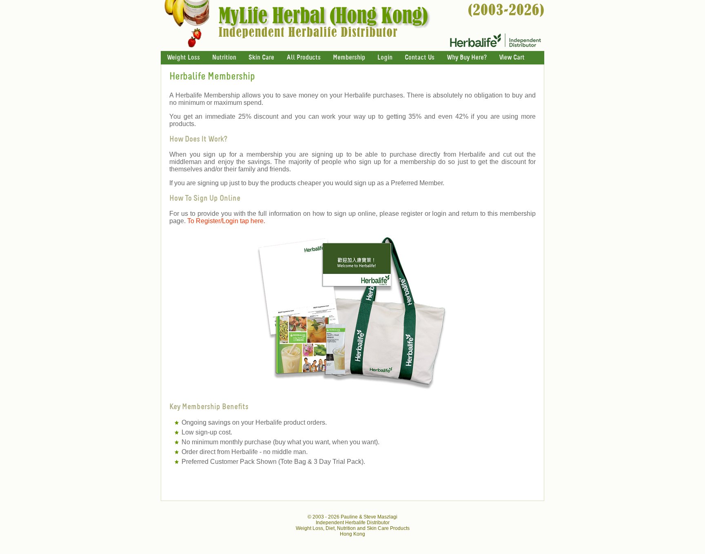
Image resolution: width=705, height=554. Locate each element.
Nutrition (224, 57)
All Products (303, 57)
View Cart (512, 57)
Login (384, 57)
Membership (349, 57)
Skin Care (261, 57)
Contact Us (420, 57)
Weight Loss (183, 57)
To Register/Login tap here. (226, 220)
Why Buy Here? (467, 57)
